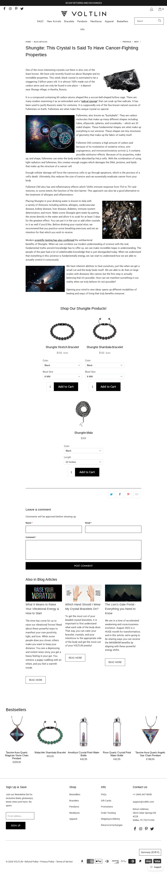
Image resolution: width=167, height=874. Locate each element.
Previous (126, 42)
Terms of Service (64, 861)
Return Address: (141, 809)
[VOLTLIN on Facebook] (4, 9)
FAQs (103, 794)
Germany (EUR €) (150, 852)
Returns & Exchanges (111, 825)
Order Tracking (108, 813)
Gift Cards (106, 800)
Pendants (74, 806)
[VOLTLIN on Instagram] (10, 9)
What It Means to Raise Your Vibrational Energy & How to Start (42, 609)
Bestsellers (74, 794)
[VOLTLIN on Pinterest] (16, 9)
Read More (35, 680)
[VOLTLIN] (83, 14)
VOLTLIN (18, 861)
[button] (82, 29)
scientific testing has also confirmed (54, 240)
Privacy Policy (47, 861)
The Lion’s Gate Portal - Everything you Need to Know (120, 609)
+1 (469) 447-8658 (142, 794)
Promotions (107, 806)
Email (88, 523)
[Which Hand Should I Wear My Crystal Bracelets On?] (83, 593)
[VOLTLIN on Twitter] (22, 9)
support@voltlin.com (143, 801)
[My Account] (151, 9)
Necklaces (74, 813)
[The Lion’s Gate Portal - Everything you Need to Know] (123, 593)
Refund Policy (31, 861)
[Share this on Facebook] (119, 494)
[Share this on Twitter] (111, 494)
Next (136, 42)
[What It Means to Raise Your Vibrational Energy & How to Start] (44, 593)
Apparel (73, 819)
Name (29, 523)
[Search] (160, 21)
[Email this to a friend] (136, 494)
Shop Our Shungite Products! (83, 308)
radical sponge (89, 101)
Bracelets (74, 800)
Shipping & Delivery (110, 819)
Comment (31, 537)
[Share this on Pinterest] (128, 494)
